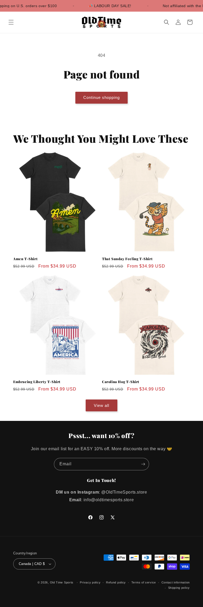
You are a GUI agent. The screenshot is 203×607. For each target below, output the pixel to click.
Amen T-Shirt (25, 259)
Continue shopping (101, 97)
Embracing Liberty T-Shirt (37, 382)
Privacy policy (90, 582)
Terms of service (143, 582)
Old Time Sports (62, 582)
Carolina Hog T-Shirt (120, 382)
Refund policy (116, 582)
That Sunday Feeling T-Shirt (127, 259)
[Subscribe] (143, 464)
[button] (11, 22)
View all (101, 405)
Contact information (176, 582)
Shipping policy (179, 587)
